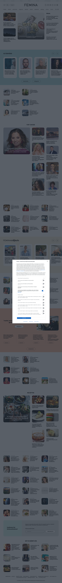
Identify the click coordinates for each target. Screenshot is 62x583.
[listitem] (31, 278)
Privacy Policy (36, 321)
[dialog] (31, 291)
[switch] (43, 280)
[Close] (48, 262)
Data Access (31, 321)
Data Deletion (25, 321)
